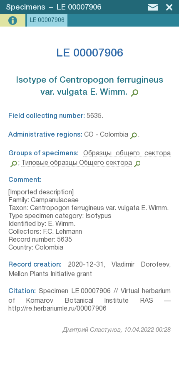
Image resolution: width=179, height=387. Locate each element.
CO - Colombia (106, 135)
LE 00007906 (79, 7)
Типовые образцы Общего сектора (76, 163)
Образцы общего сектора (127, 154)
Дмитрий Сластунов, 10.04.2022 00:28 (117, 330)
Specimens (25, 7)
